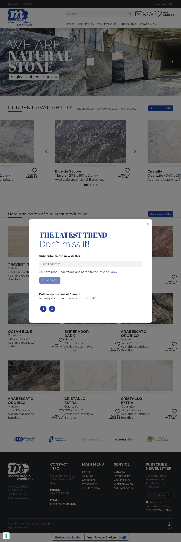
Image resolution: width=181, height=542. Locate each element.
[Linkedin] (52, 309)
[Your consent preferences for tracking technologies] (6, 535)
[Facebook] (43, 309)
